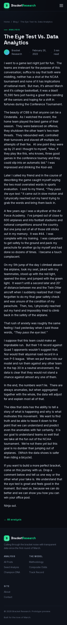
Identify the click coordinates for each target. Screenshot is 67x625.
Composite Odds (38, 567)
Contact (8, 597)
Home (7, 21)
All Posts (8, 562)
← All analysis (12, 519)
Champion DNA (12, 572)
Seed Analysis (11, 567)
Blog (15, 21)
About (7, 591)
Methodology (36, 562)
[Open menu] (61, 5)
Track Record (36, 572)
